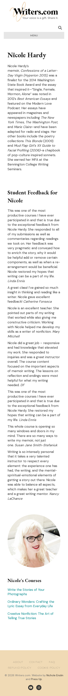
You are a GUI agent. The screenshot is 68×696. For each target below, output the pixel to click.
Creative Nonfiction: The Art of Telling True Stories (30, 616)
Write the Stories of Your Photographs (26, 592)
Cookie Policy (49, 667)
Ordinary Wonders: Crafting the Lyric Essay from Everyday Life (31, 604)
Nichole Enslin (54, 675)
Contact (35, 662)
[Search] (60, 28)
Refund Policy (19, 667)
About (18, 662)
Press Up (36, 679)
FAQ (52, 662)
